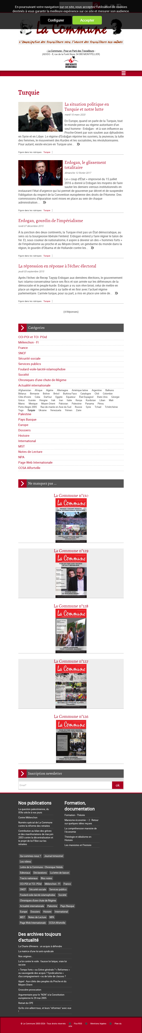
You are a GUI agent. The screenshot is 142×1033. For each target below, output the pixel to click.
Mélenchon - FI (28, 342)
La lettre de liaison (59, 872)
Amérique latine (80, 390)
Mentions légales (98, 1023)
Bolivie (46, 393)
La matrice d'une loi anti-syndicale (36, 951)
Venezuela (55, 410)
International (27, 441)
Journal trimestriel (53, 856)
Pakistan (63, 403)
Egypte (58, 397)
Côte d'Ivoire (24, 397)
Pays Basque (27, 419)
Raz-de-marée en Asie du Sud (55, 407)
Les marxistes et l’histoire (78, 845)
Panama (89, 403)
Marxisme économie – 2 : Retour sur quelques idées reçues (81, 821)
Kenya (79, 400)
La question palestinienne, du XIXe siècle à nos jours (33, 810)
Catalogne (85, 393)
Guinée (32, 400)
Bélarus (22, 393)
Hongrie (43, 400)
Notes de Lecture (30, 451)
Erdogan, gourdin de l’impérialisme (50, 220)
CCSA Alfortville (29, 468)
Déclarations (40, 872)
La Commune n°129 (71, 550)
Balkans (109, 390)
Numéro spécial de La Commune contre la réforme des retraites (35, 824)
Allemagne (62, 390)
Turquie (31, 410)
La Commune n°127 (71, 661)
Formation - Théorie (75, 815)
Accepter (87, 20)
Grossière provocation (29, 989)
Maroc (21, 403)
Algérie (49, 390)
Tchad (98, 407)
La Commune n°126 (71, 716)
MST (21, 446)
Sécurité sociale (29, 358)
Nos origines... (25, 956)
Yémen (68, 410)
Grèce (21, 400)
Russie (78, 407)
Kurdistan (91, 400)
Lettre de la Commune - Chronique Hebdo (41, 867)
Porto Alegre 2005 (27, 407)
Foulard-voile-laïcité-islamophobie (41, 369)
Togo (20, 410)
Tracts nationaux (29, 878)
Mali (111, 400)
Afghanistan (24, 390)
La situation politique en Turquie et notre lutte (87, 107)
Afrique (38, 390)
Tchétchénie (111, 407)
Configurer (56, 20)
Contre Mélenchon (27, 817)
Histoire (23, 435)
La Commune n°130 (71, 495)
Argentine (97, 390)
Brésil (56, 393)
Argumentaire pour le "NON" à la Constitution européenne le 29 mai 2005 (41, 996)
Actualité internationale (34, 385)
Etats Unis (102, 397)
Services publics (29, 364)
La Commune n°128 (71, 606)
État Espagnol (86, 397)
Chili (97, 393)
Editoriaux (25, 872)
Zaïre (78, 410)
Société (23, 374)
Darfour (48, 397)
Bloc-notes (46, 878)
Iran (61, 400)
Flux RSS (78, 1023)
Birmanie (34, 393)
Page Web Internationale (35, 462)
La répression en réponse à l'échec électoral (57, 266)
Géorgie (115, 397)
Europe (23, 425)
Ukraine (43, 410)
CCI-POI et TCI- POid (32, 337)
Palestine (77, 403)
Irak (53, 400)
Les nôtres (25, 861)
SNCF (22, 353)
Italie (69, 400)
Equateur (70, 397)
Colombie (108, 393)
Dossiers (24, 430)
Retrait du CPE (25, 1003)
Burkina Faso (70, 393)
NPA (21, 457)
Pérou (101, 403)
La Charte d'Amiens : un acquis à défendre (40, 946)
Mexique (33, 403)
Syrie (88, 407)
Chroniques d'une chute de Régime (42, 380)
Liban (102, 400)
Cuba (37, 397)
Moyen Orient (48, 403)
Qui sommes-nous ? (30, 856)
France (23, 348)
